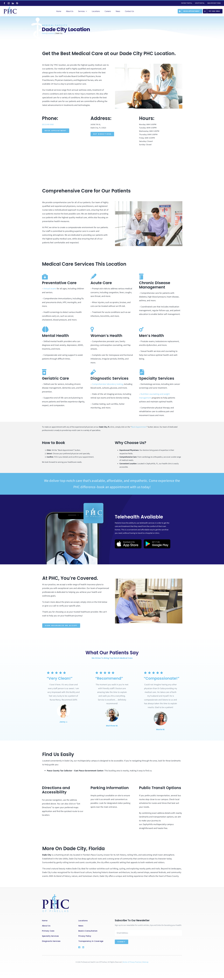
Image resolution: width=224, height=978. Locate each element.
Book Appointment (139, 427)
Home (44, 33)
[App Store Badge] (128, 540)
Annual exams (50, 288)
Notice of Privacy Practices (132, 962)
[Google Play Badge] (157, 540)
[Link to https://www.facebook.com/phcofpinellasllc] (79, 947)
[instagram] (9, 3)
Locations (50, 33)
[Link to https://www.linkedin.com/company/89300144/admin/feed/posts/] (86, 947)
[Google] (17, 3)
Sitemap (145, 962)
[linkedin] (13, 3)
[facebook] (4, 3)
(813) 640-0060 (48, 124)
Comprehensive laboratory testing (107, 384)
